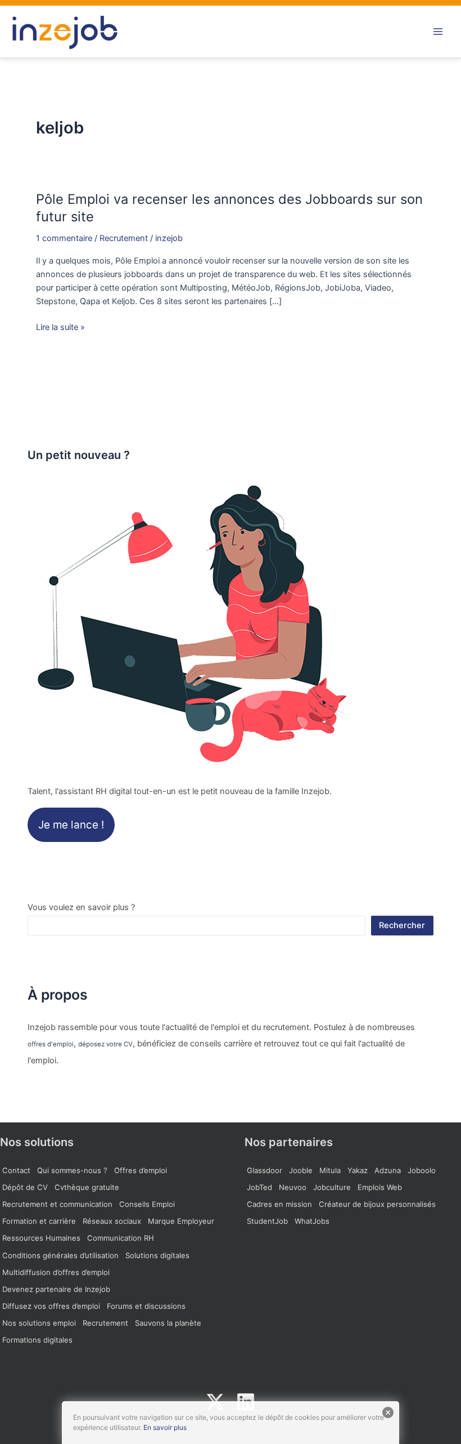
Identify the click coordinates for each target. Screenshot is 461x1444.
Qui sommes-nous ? (72, 1170)
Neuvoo (292, 1187)
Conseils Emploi (147, 1204)
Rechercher (402, 925)
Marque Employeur (181, 1220)
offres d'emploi (51, 1044)
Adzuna (387, 1170)
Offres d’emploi (140, 1170)
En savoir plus (165, 1427)
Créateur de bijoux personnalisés (377, 1204)
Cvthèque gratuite (87, 1187)
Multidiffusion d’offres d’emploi (56, 1272)
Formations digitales (37, 1339)
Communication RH (120, 1237)
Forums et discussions (146, 1306)
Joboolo (422, 1170)
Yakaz (357, 1170)
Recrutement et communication (57, 1204)
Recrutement (124, 238)
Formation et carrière (39, 1220)
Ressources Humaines (41, 1237)
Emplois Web (380, 1187)
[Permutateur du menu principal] (438, 31)
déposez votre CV (105, 1044)
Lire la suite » (60, 327)
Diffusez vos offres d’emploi (51, 1306)
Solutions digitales (157, 1255)
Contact (16, 1170)
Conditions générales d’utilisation (60, 1255)
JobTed (259, 1187)
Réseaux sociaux (112, 1220)
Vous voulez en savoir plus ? (81, 907)
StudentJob (267, 1220)
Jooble (301, 1170)
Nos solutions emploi (39, 1322)
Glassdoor (264, 1170)
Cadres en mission (279, 1204)
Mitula (330, 1170)
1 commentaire (64, 238)
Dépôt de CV (25, 1187)
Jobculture (332, 1187)
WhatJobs (312, 1220)
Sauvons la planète (168, 1322)
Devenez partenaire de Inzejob (56, 1289)
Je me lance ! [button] (71, 824)
